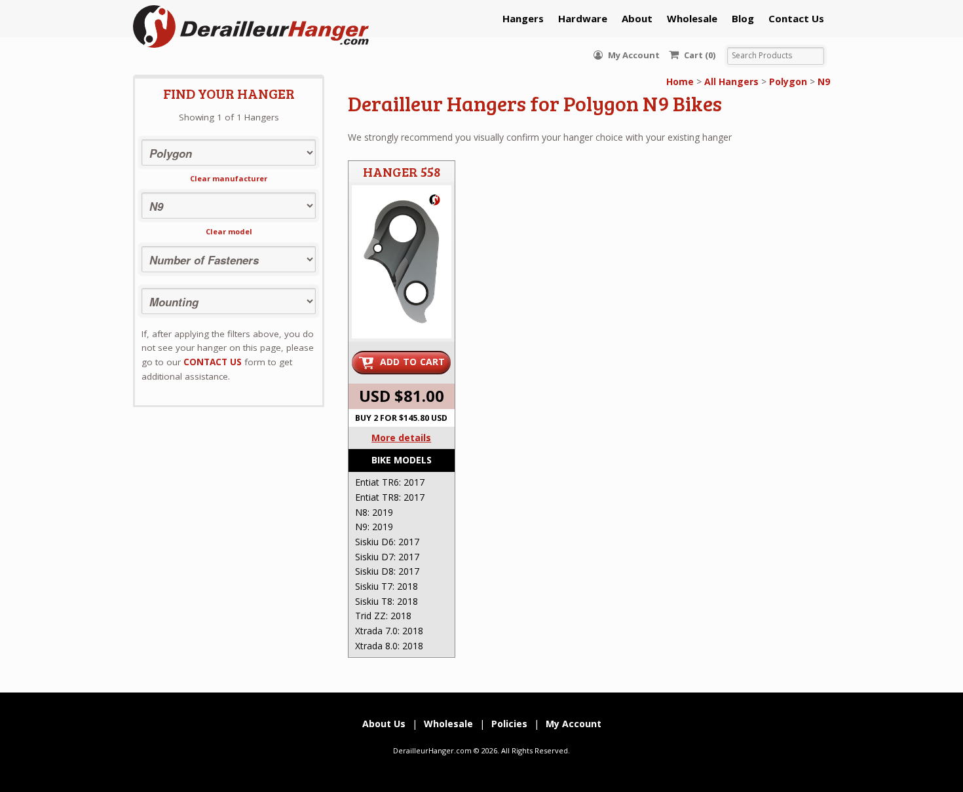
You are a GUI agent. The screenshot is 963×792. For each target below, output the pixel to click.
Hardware (582, 18)
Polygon (788, 81)
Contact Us (796, 18)
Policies (509, 723)
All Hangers (731, 81)
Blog (743, 18)
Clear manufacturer (228, 178)
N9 (824, 81)
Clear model (229, 231)
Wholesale (692, 18)
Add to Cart (412, 361)
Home (680, 81)
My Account (633, 55)
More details (401, 437)
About (637, 18)
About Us (384, 723)
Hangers (523, 18)
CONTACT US (212, 362)
